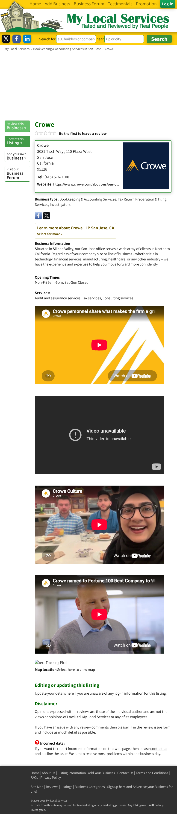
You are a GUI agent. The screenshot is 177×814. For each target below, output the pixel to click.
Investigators (60, 204)
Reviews (52, 787)
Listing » (15, 141)
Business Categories (90, 787)
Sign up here (116, 787)
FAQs (34, 777)
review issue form (157, 727)
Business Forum (15, 173)
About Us (48, 773)
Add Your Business (101, 773)
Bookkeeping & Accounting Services (87, 199)
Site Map (37, 787)
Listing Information (72, 773)
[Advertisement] (88, 85)
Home (35, 773)
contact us (158, 748)
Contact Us (125, 773)
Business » (16, 125)
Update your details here (54, 693)
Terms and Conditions (152, 773)
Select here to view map (76, 669)
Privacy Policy (50, 777)
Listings (66, 787)
